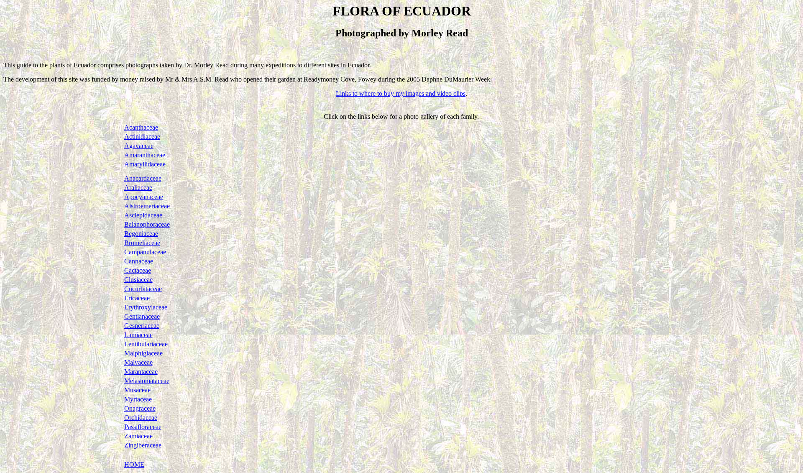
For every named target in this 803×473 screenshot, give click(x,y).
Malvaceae (138, 362)
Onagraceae (140, 408)
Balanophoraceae (147, 224)
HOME (134, 464)
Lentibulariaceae (146, 344)
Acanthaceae (141, 127)
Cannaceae (138, 261)
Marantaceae (141, 371)
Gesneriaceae (141, 325)
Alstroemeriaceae (147, 206)
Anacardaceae (142, 178)
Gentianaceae (142, 316)
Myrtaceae (138, 399)
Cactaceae (137, 270)
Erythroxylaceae (145, 307)
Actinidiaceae (142, 136)
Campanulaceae (145, 252)
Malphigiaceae (143, 353)
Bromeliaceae (142, 242)
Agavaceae (138, 145)
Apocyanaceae (143, 196)
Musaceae (137, 390)
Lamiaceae (138, 334)
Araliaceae (138, 187)
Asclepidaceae (143, 215)
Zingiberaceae (142, 445)
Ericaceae (137, 298)
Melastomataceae (146, 380)
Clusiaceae (138, 279)
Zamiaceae (138, 436)
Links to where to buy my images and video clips (400, 93)
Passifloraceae (142, 426)
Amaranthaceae (144, 155)
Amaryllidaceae (145, 164)
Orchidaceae (140, 417)
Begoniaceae (141, 233)
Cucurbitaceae (143, 288)
